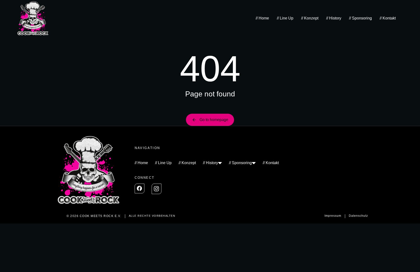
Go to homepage (214, 120)
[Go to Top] (410, 262)
